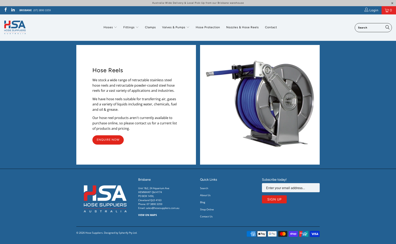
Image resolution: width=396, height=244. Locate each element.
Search (204, 188)
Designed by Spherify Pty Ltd (120, 233)
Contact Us (206, 216)
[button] (110, 27)
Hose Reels (107, 70)
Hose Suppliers (94, 233)
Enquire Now (108, 139)
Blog (202, 202)
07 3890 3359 (154, 204)
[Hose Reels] (260, 105)
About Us (205, 195)
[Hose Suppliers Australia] (15, 28)
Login (373, 10)
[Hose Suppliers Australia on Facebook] (5, 10)
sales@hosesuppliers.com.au (162, 208)
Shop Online (207, 209)
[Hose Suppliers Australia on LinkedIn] (13, 10)
